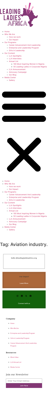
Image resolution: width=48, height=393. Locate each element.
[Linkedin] (22, 296)
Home (6, 31)
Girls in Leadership (17, 50)
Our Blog (12, 75)
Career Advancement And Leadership (25, 45)
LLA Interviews (15, 58)
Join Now (24, 385)
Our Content (9, 53)
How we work (15, 37)
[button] (24, 131)
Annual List (13, 61)
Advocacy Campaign (18, 72)
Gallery (12, 80)
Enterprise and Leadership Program (24, 48)
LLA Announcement (17, 69)
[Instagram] (17, 296)
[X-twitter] (26, 296)
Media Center (10, 77)
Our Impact (13, 40)
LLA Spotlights (15, 56)
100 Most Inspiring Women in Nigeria (28, 64)
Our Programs (10, 42)
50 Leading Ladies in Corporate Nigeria (30, 67)
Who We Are (9, 34)
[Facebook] (30, 296)
